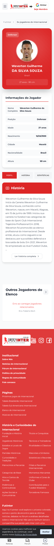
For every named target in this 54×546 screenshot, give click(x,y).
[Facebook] (49, 340)
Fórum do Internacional (14, 368)
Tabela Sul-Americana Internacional (19, 405)
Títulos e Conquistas (38, 433)
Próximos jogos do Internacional (18, 396)
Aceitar (46, 532)
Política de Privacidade (26, 534)
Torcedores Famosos (39, 492)
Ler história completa (25, 256)
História (25, 175)
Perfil (9, 175)
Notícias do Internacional (15, 364)
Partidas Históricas (11, 453)
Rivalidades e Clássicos (40, 445)
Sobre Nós (7, 359)
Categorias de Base (11, 472)
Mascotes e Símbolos (39, 453)
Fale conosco (8, 382)
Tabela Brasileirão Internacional (17, 401)
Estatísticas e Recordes (40, 457)
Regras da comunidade (14, 377)
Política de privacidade (13, 373)
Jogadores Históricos (12, 441)
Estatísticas (43, 175)
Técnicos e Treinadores (40, 441)
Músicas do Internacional (14, 415)
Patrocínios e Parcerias (13, 465)
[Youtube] (33, 340)
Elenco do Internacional (13, 410)
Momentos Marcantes (39, 472)
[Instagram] (41, 340)
